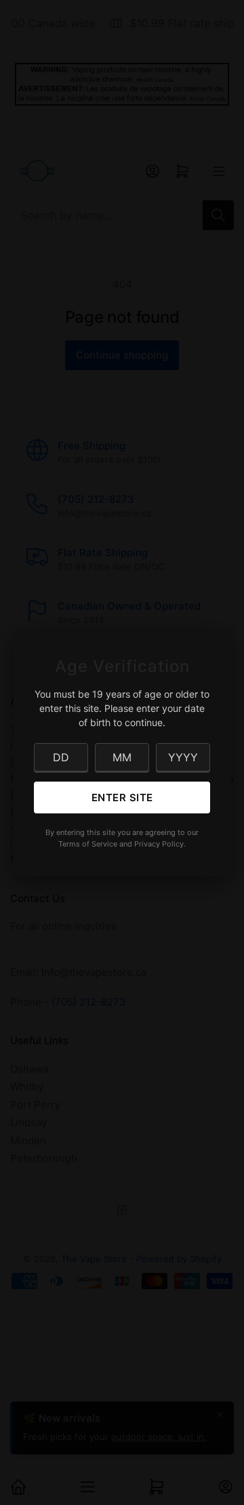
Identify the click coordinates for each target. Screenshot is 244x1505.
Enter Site (122, 797)
